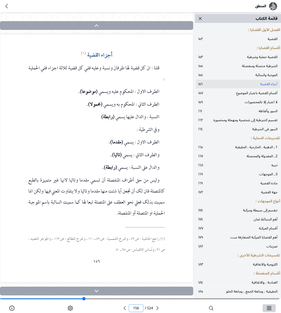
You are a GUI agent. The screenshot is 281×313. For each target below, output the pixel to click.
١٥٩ (237, 102)
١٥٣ (237, 57)
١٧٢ (237, 192)
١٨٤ (237, 282)
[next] (96, 291)
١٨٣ (237, 264)
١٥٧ (237, 93)
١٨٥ (237, 291)
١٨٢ (237, 246)
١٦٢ (237, 120)
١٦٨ (237, 165)
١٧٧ (237, 228)
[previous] (124, 308)
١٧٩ (237, 237)
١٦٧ (237, 156)
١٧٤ (237, 210)
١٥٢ (237, 39)
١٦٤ (237, 129)
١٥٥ (237, 66)
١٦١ (237, 111)
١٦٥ (237, 147)
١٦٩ (237, 174)
